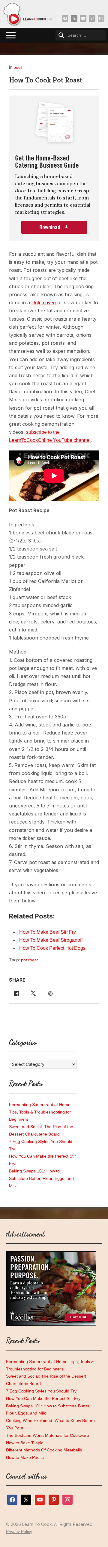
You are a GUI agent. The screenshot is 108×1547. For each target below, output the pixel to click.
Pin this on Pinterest (51, 992)
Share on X (32, 992)
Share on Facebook (15, 992)
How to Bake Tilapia (25, 1442)
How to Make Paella (25, 1457)
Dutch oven (44, 302)
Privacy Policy (19, 1531)
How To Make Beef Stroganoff (50, 940)
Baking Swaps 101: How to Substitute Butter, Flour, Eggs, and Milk (41, 1178)
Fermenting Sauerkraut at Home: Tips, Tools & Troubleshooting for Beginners (40, 1112)
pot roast (29, 959)
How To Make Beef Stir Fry (47, 932)
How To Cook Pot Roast (45, 80)
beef (18, 67)
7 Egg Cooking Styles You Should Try (41, 1391)
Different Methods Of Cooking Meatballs (44, 1450)
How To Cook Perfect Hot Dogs (52, 948)
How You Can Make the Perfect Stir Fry (43, 1398)
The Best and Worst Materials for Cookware (47, 1435)
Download (50, 227)
